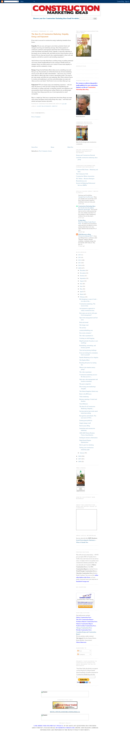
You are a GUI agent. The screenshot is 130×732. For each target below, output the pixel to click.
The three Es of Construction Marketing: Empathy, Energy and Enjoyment (50, 35)
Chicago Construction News (84, 628)
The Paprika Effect (84, 360)
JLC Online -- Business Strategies (85, 178)
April (81, 291)
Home (52, 147)
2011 (79, 263)
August (82, 281)
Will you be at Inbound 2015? (85, 236)
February (82, 297)
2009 (79, 268)
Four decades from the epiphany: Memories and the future (86, 208)
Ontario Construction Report (84, 624)
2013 (79, 257)
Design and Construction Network (85, 155)
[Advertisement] (68, 24)
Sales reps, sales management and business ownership (88, 380)
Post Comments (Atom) (45, 151)
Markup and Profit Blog (85, 195)
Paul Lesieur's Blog (84, 426)
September (83, 278)
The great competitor (85, 384)
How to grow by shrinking (86, 445)
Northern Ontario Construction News (86, 621)
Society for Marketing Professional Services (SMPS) (85, 184)
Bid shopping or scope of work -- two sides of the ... (88, 300)
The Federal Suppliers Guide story (88, 391)
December (83, 270)
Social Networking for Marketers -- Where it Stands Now (86, 541)
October (82, 276)
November (83, 273)
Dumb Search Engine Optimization (85, 441)
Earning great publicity (85, 420)
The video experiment (85, 372)
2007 (79, 459)
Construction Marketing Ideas (86, 206)
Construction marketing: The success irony (87, 305)
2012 (79, 260)
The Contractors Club (82, 174)
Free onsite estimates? (85, 333)
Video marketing (84, 396)
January (82, 453)
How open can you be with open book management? (88, 314)
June (81, 286)
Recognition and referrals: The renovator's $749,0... (87, 417)
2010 (79, 265)
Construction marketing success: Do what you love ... (88, 376)
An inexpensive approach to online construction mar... (87, 309)
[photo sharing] (65, 708)
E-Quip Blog (82, 220)
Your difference (83, 404)
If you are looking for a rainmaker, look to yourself (88, 354)
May (81, 289)
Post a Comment (35, 117)
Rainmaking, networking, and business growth (87, 346)
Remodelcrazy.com (81, 181)
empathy (54, 106)
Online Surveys (90, 599)
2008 (79, 456)
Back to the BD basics (85, 394)
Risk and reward (83, 322)
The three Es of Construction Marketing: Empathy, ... (87, 407)
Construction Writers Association (85, 176)
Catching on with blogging (86, 338)
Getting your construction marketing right (86, 448)
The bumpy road (83, 325)
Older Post (70, 147)
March (82, 294)
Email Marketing (81, 599)
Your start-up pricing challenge (87, 350)
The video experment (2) (86, 335)
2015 (79, 255)
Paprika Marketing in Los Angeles (88, 357)
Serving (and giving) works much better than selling (88, 412)
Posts (80, 651)
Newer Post (34, 147)
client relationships (44, 106)
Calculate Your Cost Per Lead (85, 197)
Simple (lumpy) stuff (85, 423)
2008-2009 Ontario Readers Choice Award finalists (87, 434)
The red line (82, 328)
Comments (82, 654)
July (81, 284)
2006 (79, 461)
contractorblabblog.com (86, 330)
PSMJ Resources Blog (84, 234)
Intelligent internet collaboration (88, 438)
